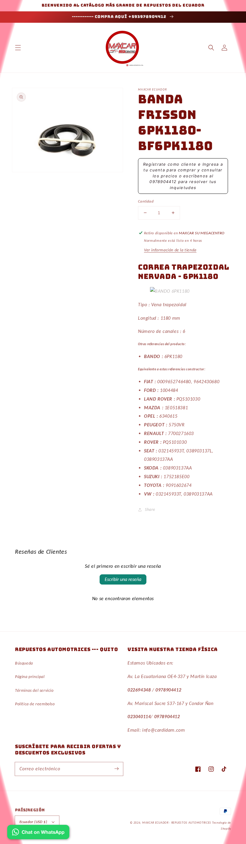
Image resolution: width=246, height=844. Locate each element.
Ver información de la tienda (170, 250)
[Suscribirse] (116, 768)
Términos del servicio (34, 690)
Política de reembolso (35, 703)
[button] (18, 47)
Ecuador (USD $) (33, 821)
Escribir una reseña (123, 579)
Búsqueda (24, 663)
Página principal (30, 676)
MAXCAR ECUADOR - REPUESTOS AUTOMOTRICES (177, 823)
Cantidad (146, 201)
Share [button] (150, 509)
